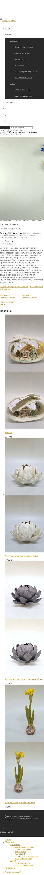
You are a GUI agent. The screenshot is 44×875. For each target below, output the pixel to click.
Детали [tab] (8, 243)
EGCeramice (15, 41)
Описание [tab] (10, 241)
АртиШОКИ (19, 65)
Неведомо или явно (23, 78)
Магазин (9, 34)
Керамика (22, 237)
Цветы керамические (24, 47)
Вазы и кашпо (20, 59)
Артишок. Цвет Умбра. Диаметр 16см (23, 679)
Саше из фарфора (22, 90)
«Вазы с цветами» (22, 53)
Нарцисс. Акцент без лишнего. (20, 802)
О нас (7, 28)
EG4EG (12, 84)
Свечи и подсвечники (24, 96)
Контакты (9, 102)
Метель (8, 432)
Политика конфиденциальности (18, 816)
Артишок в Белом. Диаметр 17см (21, 556)
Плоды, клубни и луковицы (26, 71)
